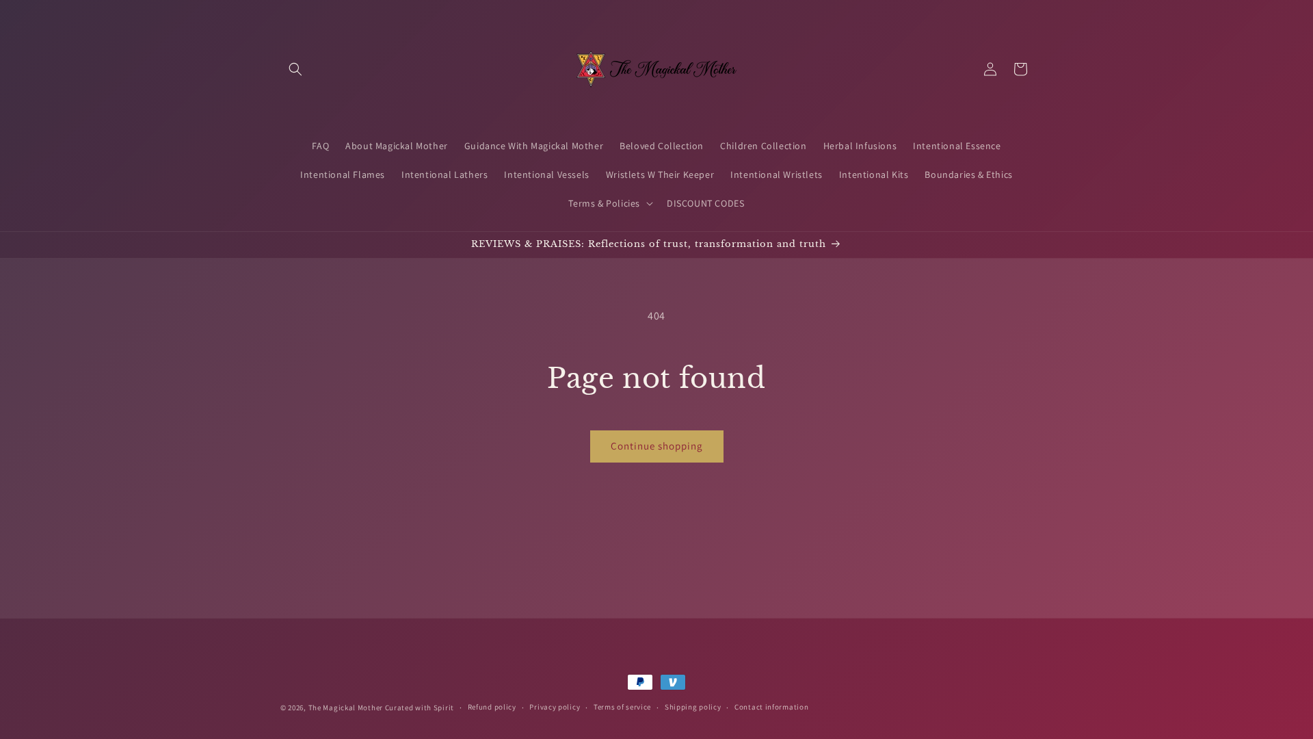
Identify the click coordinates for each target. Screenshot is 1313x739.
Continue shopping (657, 445)
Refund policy (492, 707)
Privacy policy (554, 707)
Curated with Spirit (419, 707)
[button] (295, 69)
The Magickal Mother (346, 707)
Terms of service (622, 707)
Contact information (771, 707)
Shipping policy (693, 707)
